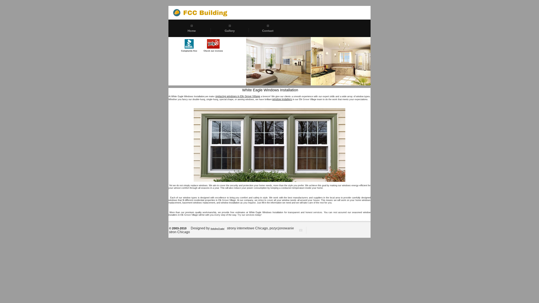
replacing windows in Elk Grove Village (237, 96)
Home (192, 30)
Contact (268, 30)
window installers (282, 99)
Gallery (230, 30)
